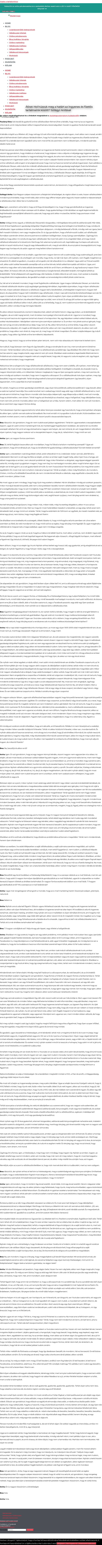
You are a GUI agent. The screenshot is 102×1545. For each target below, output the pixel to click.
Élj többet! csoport (7, 1527)
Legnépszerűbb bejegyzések (22, 30)
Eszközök (10, 62)
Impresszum (7, 1513)
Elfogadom (61, 1543)
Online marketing (16, 43)
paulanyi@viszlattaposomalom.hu (9, 1521)
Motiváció (13, 56)
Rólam (8, 65)
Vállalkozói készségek (18, 52)
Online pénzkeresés (18, 36)
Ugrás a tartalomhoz (9, 2)
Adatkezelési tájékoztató (87, 1543)
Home (8, 23)
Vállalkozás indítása (17, 46)
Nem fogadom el (71, 1543)
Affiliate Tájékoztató (10, 1517)
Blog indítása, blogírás (19, 39)
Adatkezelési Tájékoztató (12, 1515)
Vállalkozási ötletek (17, 33)
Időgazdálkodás (16, 49)
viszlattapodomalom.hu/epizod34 (64, 116)
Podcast (9, 59)
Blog (7, 26)
